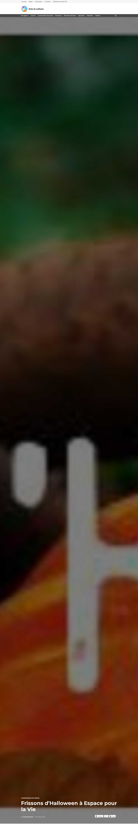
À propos (23, 1)
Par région (24, 15)
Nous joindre (38, 1)
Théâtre (97, 15)
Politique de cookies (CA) (60, 1)
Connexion (47, 1)
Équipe (31, 1)
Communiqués (28, 817)
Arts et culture (36, 9)
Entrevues (58, 15)
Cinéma (33, 15)
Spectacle (81, 15)
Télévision (90, 15)
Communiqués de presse (45, 15)
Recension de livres (70, 15)
